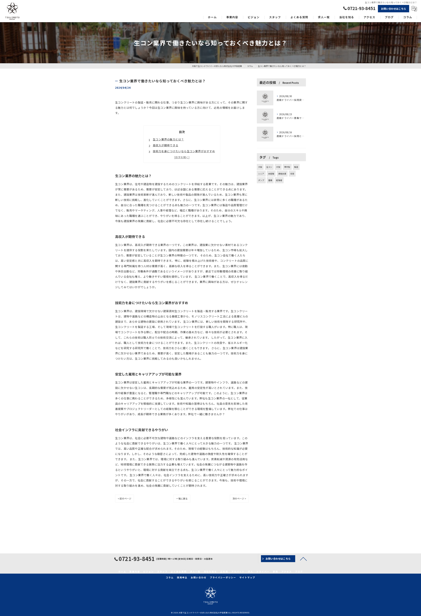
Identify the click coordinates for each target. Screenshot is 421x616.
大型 (278, 166)
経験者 (279, 180)
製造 (296, 166)
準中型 (287, 166)
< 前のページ (124, 498)
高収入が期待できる (165, 145)
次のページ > (239, 498)
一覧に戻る (182, 498)
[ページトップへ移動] (303, 558)
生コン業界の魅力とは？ (168, 139)
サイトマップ (247, 577)
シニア (261, 173)
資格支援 (282, 173)
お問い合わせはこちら (393, 8)
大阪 (260, 166)
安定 (292, 173)
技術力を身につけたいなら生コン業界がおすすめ (184, 151)
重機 (270, 180)
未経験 (271, 173)
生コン (269, 166)
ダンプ (261, 180)
